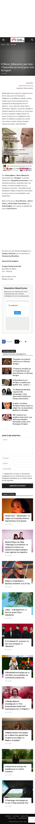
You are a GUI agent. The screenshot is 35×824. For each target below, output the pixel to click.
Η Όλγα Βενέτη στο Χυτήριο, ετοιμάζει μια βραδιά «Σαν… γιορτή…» (21, 382)
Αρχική (3, 44)
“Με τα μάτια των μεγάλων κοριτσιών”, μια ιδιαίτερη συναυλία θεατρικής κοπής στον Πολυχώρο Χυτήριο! (22, 419)
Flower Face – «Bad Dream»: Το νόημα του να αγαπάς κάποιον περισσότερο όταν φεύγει (17, 518)
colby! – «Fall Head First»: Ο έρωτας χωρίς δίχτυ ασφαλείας (16, 612)
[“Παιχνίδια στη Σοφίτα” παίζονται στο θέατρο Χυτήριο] (7, 361)
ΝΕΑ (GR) (13, 44)
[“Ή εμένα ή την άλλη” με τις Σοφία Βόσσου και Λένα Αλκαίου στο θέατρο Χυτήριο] (7, 371)
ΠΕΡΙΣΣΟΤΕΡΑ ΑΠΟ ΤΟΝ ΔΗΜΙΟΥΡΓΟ (14, 354)
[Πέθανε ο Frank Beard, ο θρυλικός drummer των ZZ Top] (17, 572)
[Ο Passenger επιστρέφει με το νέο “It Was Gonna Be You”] (17, 791)
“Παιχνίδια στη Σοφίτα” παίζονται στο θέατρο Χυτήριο (22, 361)
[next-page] (6, 429)
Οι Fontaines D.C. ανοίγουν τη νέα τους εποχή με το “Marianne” (17, 643)
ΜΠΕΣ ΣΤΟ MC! (12, 818)
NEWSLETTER (24, 816)
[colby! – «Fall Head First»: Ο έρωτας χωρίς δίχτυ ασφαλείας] (17, 603)
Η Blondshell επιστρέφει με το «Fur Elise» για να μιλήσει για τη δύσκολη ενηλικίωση (17, 675)
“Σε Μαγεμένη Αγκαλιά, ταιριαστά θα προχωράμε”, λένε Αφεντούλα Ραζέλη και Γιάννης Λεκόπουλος (22, 394)
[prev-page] (3, 429)
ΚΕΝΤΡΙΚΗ (8, 816)
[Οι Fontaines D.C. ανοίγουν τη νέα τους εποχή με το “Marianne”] (17, 635)
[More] (26, 342)
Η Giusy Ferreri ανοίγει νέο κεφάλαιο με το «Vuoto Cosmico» (15, 769)
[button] (3, 39)
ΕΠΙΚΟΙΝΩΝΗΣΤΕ (22, 818)
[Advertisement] (17, 18)
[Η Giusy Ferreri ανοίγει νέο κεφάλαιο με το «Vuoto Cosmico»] (17, 760)
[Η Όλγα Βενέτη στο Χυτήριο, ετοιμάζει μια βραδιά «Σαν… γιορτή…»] (7, 382)
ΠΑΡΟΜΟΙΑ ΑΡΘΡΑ (9, 351)
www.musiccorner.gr (26, 86)
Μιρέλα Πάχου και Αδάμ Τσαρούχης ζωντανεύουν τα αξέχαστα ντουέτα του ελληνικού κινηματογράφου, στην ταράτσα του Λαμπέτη (16, 547)
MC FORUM (16, 816)
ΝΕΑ (8, 44)
